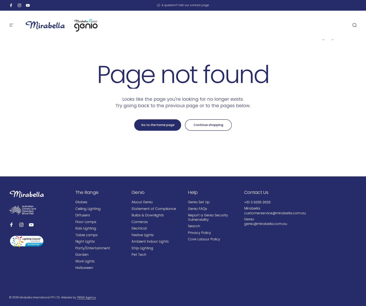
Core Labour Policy (204, 239)
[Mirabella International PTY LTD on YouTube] (31, 224)
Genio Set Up (199, 202)
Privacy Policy (199, 233)
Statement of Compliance (154, 209)
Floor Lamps (85, 222)
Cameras (140, 222)
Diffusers (82, 215)
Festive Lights (143, 235)
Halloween (84, 268)
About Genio (142, 202)
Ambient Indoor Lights (150, 241)
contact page (199, 5)
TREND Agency (86, 297)
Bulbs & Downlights (148, 215)
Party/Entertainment (92, 248)
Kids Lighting (85, 228)
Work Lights (85, 261)
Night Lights (85, 241)
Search (194, 226)
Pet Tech (139, 255)
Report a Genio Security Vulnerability (208, 217)
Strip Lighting (142, 248)
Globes (81, 202)
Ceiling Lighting (88, 209)
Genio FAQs (197, 209)
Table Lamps (86, 235)
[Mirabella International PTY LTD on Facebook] (11, 224)
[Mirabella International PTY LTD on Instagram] (21, 224)
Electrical (139, 228)
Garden (81, 255)
